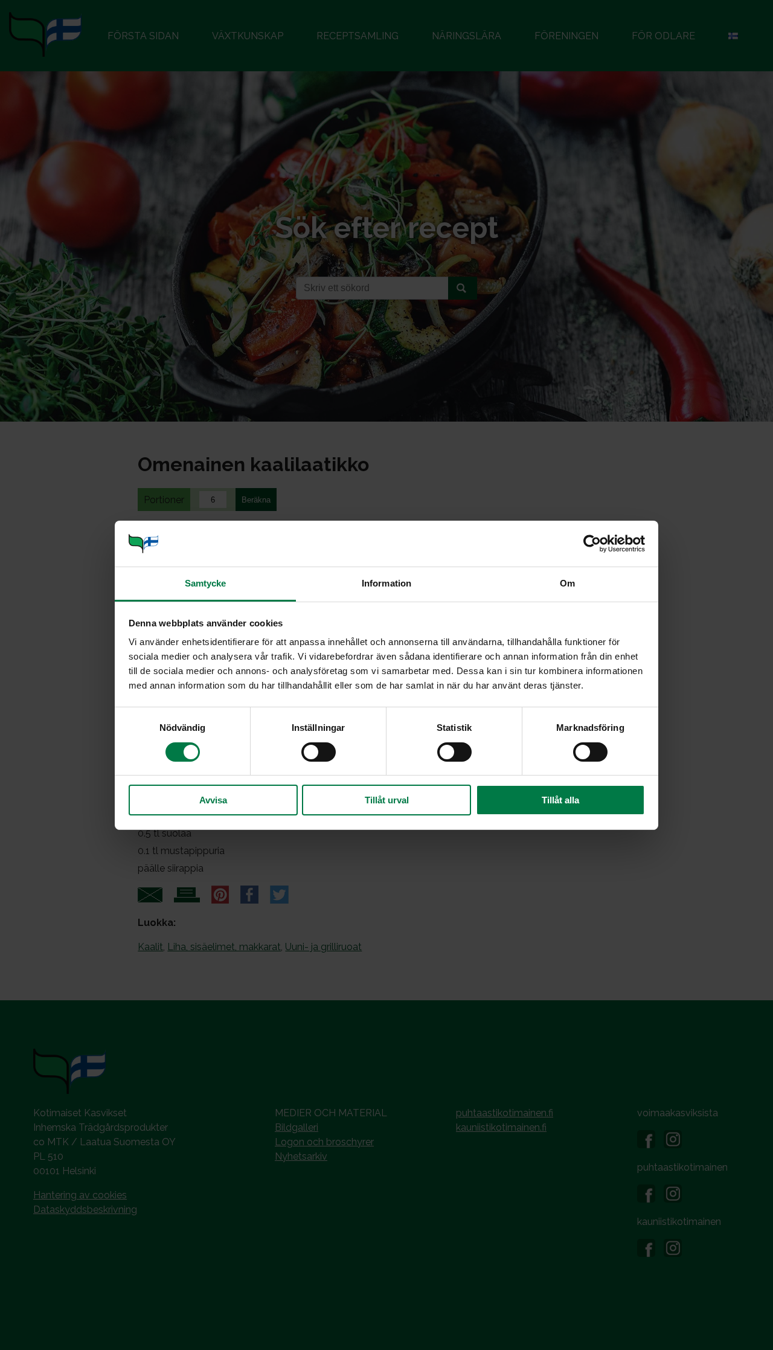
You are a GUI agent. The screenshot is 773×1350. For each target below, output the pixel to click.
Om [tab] (567, 583)
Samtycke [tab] (205, 583)
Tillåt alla (560, 800)
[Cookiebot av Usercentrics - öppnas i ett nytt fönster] (592, 544)
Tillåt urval (387, 800)
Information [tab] (386, 583)
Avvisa (213, 800)
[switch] (318, 752)
